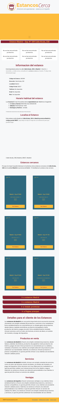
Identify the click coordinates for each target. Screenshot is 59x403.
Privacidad (35, 399)
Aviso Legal (53, 399)
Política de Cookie (44, 399)
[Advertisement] (29, 25)
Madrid (15, 198)
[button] (29, 37)
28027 (8, 177)
